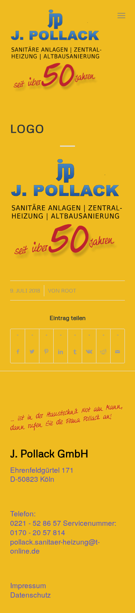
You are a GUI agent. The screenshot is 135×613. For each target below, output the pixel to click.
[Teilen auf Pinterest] (46, 351)
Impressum (28, 585)
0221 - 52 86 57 (35, 522)
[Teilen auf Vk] (89, 351)
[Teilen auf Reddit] (103, 351)
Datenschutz (30, 594)
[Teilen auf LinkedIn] (61, 351)
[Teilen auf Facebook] (17, 351)
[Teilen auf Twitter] (32, 351)
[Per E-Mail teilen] (117, 351)
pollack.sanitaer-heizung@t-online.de (55, 546)
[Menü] (120, 15)
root (68, 290)
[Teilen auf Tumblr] (75, 351)
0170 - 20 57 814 (37, 532)
